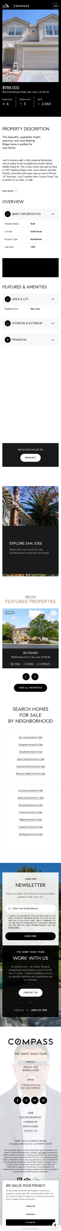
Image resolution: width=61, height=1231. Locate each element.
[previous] (26, 676)
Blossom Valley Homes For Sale (30, 773)
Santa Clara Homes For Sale (31, 798)
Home (30, 1113)
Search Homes (30, 1126)
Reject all (31, 1206)
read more (15, 558)
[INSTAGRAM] (26, 1100)
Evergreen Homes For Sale (31, 744)
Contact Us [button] (30, 1131)
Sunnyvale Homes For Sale (31, 805)
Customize (30, 1214)
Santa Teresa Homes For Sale (30, 759)
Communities (30, 1122)
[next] (34, 676)
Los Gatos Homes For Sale (30, 790)
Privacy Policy (13, 927)
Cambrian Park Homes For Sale (30, 766)
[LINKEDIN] (34, 1100)
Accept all (30, 1222)
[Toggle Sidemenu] (56, 6)
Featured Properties (30, 1117)
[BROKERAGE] (43, 1100)
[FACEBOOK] (17, 1100)
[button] (30, 993)
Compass (41, 1153)
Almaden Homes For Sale (30, 752)
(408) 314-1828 (39, 1010)
